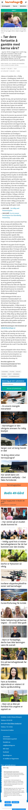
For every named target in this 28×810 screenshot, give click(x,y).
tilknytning (5, 371)
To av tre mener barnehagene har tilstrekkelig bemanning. (11, 215)
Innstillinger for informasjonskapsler (19, 809)
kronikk (4, 374)
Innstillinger (8, 805)
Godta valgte (15, 802)
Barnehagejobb (6, 6)
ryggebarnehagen (14, 376)
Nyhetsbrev (23, 6)
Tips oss (15, 6)
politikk (12, 371)
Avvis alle (8, 802)
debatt (9, 374)
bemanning (16, 374)
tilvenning (4, 376)
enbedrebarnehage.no (8, 328)
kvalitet (18, 371)
